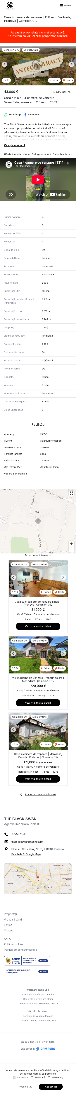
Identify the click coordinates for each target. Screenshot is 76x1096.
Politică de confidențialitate (20, 949)
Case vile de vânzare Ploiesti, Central (38, 1003)
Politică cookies (13, 944)
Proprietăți (10, 914)
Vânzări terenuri (38, 1011)
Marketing (57, 1077)
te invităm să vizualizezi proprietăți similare (38, 36)
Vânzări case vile (38, 989)
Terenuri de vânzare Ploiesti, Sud (38, 1020)
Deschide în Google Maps (26, 854)
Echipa (8, 924)
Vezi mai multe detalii (38, 626)
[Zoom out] (71, 549)
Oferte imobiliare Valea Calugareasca (26, 154)
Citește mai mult (14, 145)
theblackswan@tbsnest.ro (27, 841)
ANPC (7, 938)
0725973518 (19, 834)
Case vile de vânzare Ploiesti (38, 994)
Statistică (40, 1077)
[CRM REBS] (45, 1048)
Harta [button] (69, 80)
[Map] (38, 521)
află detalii (46, 1070)
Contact (8, 930)
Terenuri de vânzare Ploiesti (38, 1016)
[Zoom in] (71, 543)
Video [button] (55, 80)
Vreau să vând (13, 919)
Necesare (22, 1077)
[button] (4, 64)
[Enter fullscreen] (71, 493)
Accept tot (51, 1086)
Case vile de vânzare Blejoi (38, 999)
